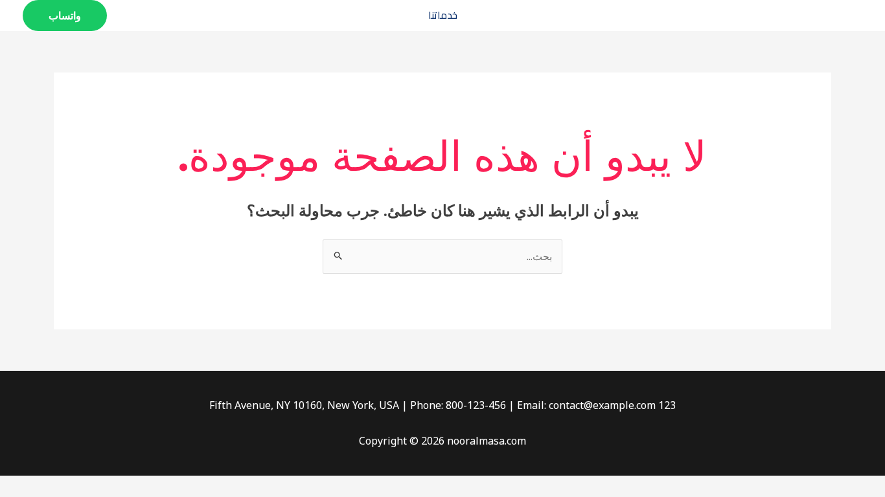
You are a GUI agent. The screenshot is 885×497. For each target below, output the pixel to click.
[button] (65, 15)
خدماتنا (442, 15)
